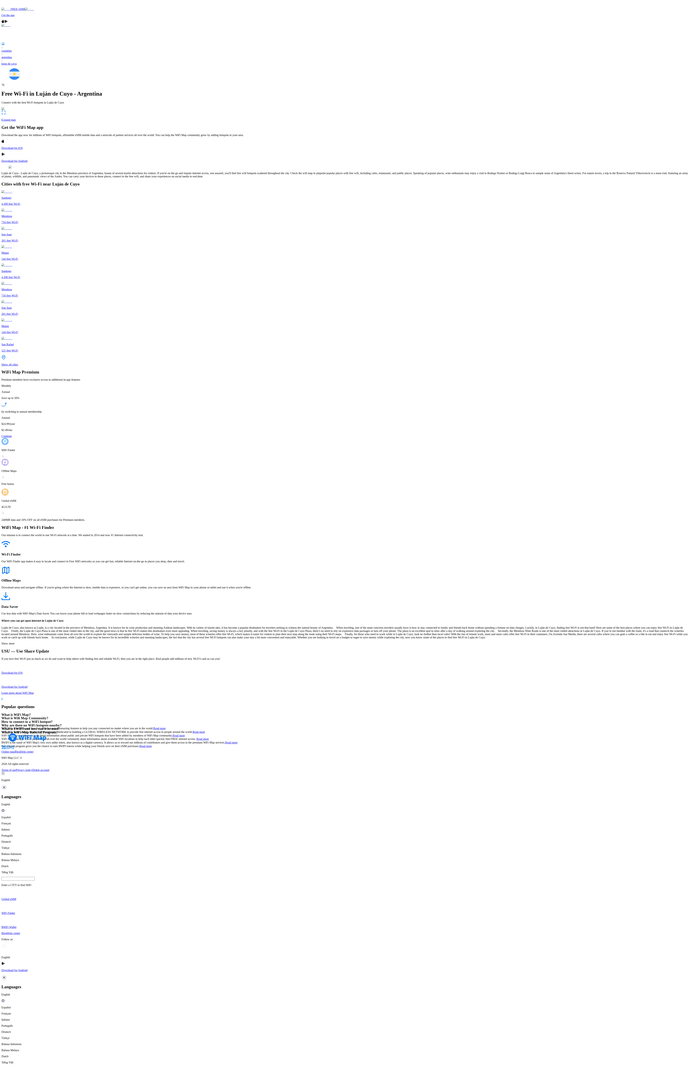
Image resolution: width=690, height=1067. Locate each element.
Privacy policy (24, 770)
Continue (6, 436)
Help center (26, 751)
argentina (6, 57)
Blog (17, 751)
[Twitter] (3, 748)
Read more (159, 728)
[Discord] (8, 748)
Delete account (40, 770)
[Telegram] (12, 748)
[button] (345, 777)
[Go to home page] (14, 5)
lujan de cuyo (9, 63)
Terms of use (8, 770)
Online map (8, 751)
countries (6, 50)
